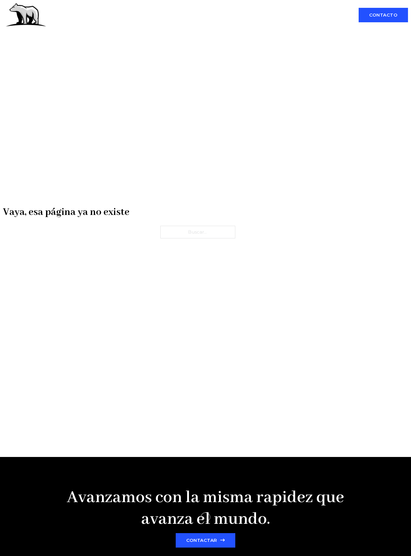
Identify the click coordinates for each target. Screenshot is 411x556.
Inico (223, 15)
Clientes (289, 15)
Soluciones (254, 15)
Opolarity (66, 15)
